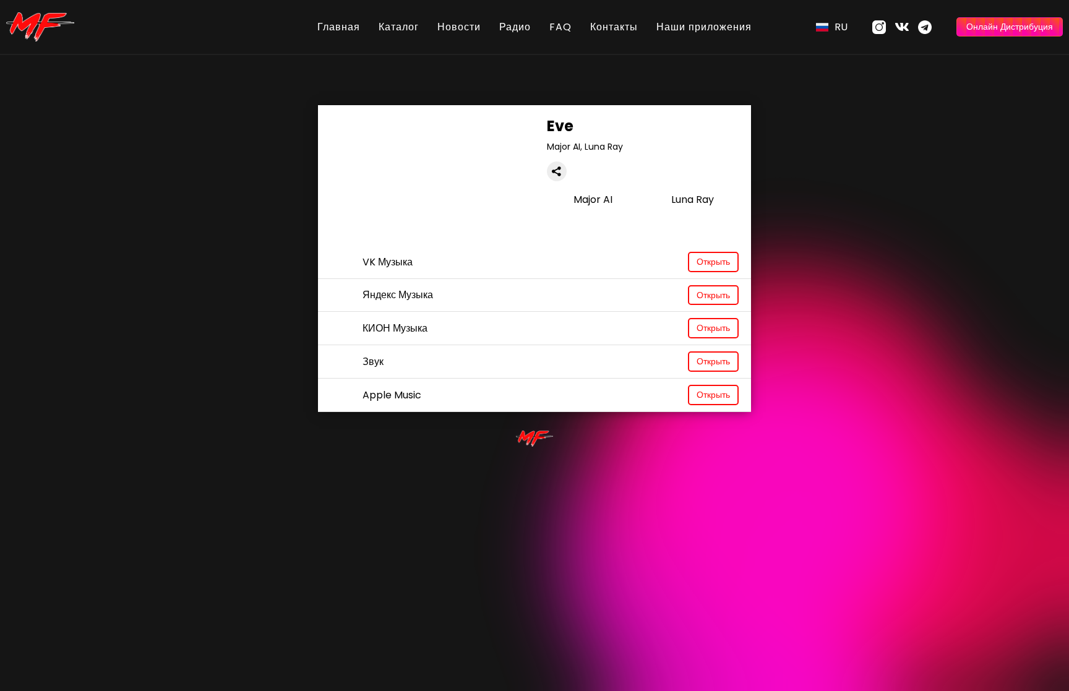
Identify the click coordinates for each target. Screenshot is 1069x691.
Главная (338, 27)
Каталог (399, 27)
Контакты (614, 27)
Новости (459, 27)
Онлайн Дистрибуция (1009, 26)
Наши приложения (704, 27)
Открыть (713, 261)
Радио (515, 27)
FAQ (560, 27)
